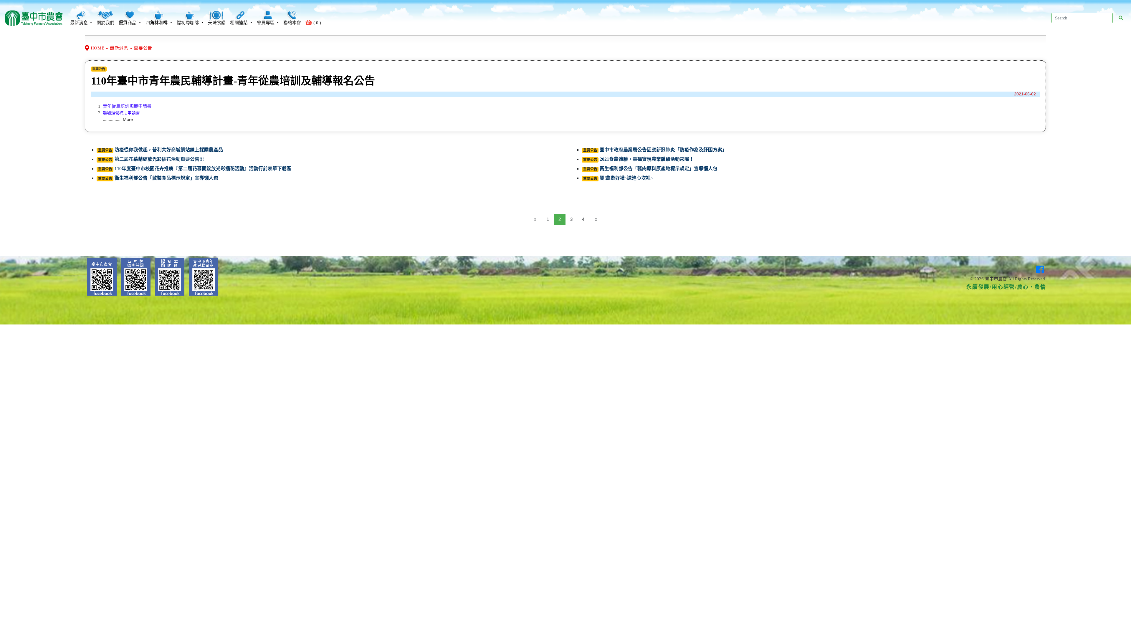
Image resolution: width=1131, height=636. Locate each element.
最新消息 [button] (79, 22)
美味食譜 (217, 22)
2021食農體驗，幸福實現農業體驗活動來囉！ (647, 159)
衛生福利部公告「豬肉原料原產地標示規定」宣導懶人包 (658, 168)
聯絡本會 (292, 22)
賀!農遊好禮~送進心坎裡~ (626, 177)
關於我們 (105, 22)
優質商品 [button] (128, 22)
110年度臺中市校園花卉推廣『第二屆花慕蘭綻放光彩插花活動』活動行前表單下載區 (203, 168)
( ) (316, 22)
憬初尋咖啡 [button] (188, 22)
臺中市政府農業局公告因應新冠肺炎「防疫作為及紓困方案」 (663, 149)
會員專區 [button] (266, 22)
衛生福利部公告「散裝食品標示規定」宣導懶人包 (166, 177)
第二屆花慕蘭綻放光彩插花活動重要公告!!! (159, 159)
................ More (118, 119)
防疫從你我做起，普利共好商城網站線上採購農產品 (169, 149)
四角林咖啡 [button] (157, 22)
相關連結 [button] (239, 22)
